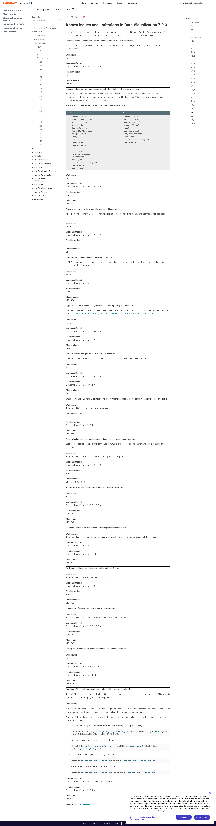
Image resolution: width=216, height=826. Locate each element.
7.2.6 (40, 62)
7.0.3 (40, 133)
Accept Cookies (202, 817)
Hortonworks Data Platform (14, 24)
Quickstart (38, 156)
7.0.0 (40, 145)
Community (132, 3)
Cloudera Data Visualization (45, 28)
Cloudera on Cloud (11, 14)
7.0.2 (40, 137)
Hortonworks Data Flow (12, 28)
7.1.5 (40, 103)
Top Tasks (38, 32)
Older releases (42, 58)
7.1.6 (40, 100)
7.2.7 (39, 54)
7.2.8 (39, 51)
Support (120, 3)
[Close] (210, 793)
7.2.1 (40, 81)
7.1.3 (40, 111)
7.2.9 (39, 47)
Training (117, 823)
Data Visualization (61, 9)
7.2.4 (40, 70)
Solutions (94, 3)
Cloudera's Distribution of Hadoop (13, 19)
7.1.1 (40, 118)
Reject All (184, 817)
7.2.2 (40, 77)
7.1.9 (40, 88)
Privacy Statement (165, 811)
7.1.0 (40, 122)
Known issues (41, 43)
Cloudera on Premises (12, 10)
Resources (107, 3)
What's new (40, 39)
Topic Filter (36, 17)
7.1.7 (40, 96)
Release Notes (39, 36)
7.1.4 (40, 107)
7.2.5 (40, 66)
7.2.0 (40, 85)
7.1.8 (40, 92)
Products (82, 3)
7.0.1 (40, 141)
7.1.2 (40, 115)
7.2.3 (40, 73)
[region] (170, 807)
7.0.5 (40, 126)
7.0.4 (40, 130)
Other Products (9, 32)
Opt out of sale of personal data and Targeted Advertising (144, 818)
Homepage (42, 9)
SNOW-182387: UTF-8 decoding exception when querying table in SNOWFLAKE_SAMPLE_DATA (112, 313)
